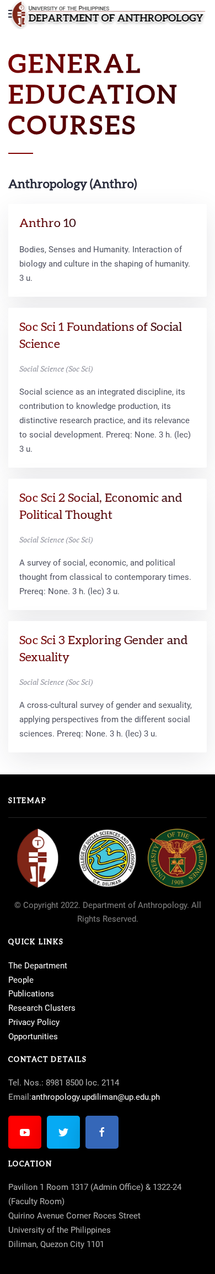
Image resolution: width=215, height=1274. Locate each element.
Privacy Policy (34, 1022)
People (21, 980)
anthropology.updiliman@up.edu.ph (95, 1097)
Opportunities (33, 1037)
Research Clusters (42, 1008)
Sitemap (27, 801)
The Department (37, 966)
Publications (31, 994)
